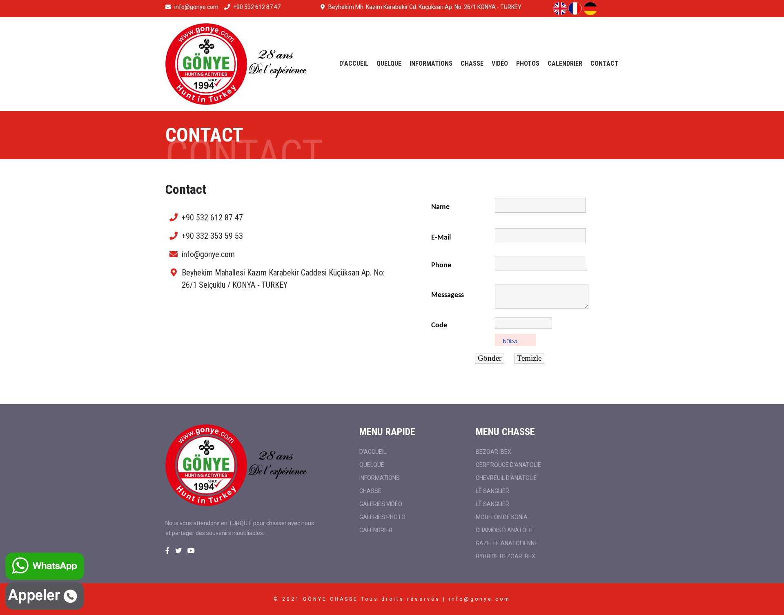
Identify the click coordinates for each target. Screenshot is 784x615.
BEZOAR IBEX (493, 451)
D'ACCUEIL (353, 63)
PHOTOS (527, 63)
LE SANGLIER (492, 491)
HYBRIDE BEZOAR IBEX (505, 556)
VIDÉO (500, 63)
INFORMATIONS (431, 63)
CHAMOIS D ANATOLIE (505, 530)
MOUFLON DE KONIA (502, 517)
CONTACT (604, 63)
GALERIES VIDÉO (380, 504)
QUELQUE (388, 63)
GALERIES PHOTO (382, 517)
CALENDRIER (565, 63)
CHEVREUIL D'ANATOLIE (506, 478)
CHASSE (472, 63)
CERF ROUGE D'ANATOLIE (508, 465)
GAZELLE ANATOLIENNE (507, 543)
